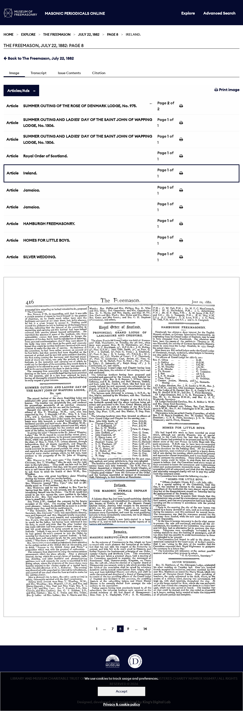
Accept (121, 691)
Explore (188, 13)
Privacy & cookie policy (121, 704)
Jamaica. (31, 190)
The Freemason (56, 34)
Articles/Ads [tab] (18, 90)
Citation (98, 73)
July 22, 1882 (88, 34)
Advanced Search (219, 13)
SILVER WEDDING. (39, 256)
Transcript (39, 73)
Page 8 (112, 34)
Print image (228, 89)
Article (12, 105)
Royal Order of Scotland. (45, 155)
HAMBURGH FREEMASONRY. (49, 223)
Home (9, 34)
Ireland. (30, 173)
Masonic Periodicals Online (75, 13)
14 (145, 629)
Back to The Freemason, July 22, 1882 (40, 58)
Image (14, 73)
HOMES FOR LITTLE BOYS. (46, 240)
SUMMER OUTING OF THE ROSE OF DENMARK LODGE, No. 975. (80, 105)
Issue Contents (69, 73)
